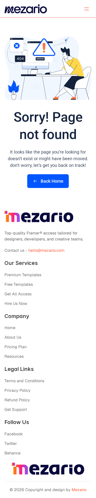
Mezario (79, 489)
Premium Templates (22, 274)
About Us (12, 337)
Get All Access (17, 293)
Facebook (13, 433)
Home (9, 327)
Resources (14, 356)
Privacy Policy (17, 390)
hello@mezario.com (46, 250)
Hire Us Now (15, 303)
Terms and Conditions (24, 380)
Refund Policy (17, 399)
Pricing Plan (15, 346)
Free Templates (18, 284)
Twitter (10, 443)
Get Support (15, 409)
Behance (12, 453)
